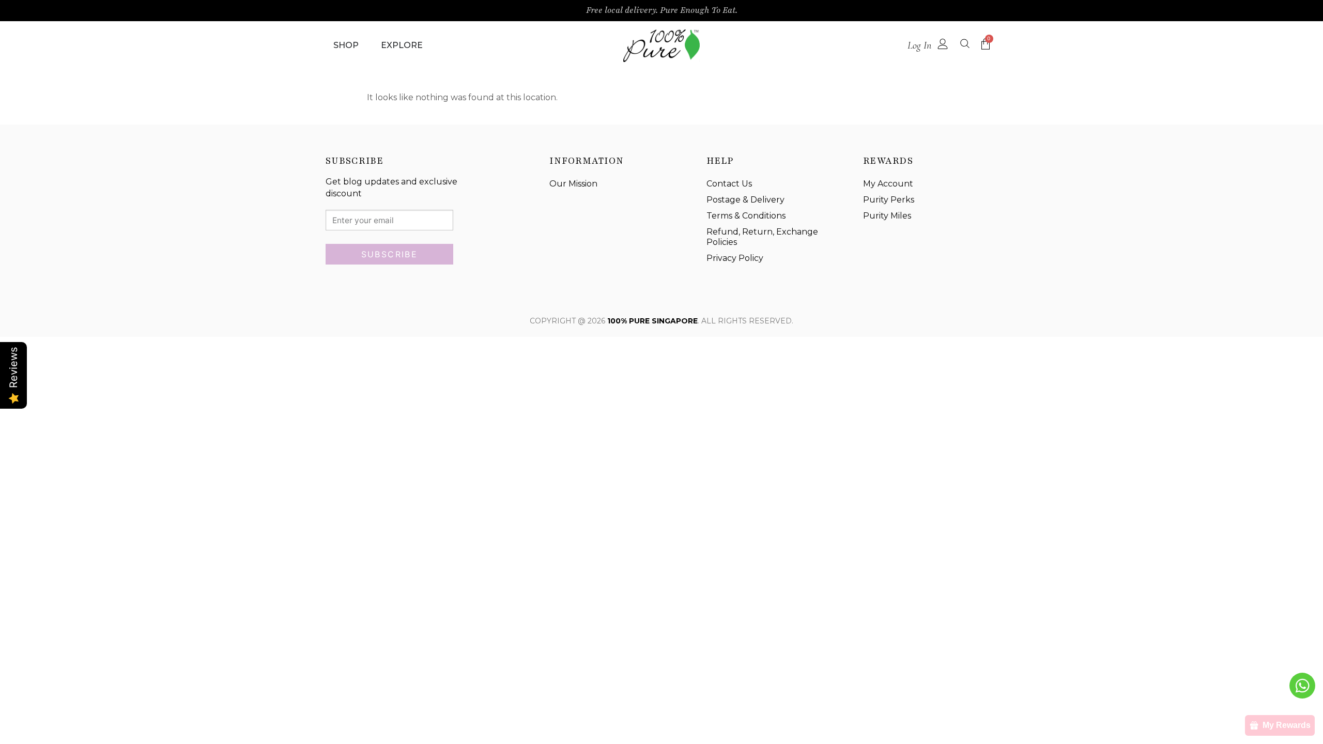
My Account (888, 184)
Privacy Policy (734, 258)
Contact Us (729, 184)
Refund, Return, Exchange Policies (762, 237)
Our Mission (573, 184)
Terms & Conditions (746, 216)
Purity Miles (887, 216)
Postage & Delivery (745, 200)
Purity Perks (888, 200)
